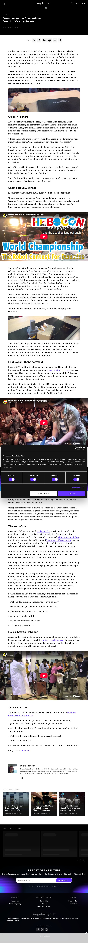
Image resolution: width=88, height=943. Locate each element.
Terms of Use (73, 904)
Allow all (72, 494)
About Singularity (15, 904)
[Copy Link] (60, 40)
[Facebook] (38, 929)
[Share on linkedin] (44, 40)
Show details (76, 487)
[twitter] (22, 778)
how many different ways (58, 540)
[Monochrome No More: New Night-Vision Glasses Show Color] (44, 804)
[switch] (33, 479)
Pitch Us (44, 904)
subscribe (81, 3)
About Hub (15, 901)
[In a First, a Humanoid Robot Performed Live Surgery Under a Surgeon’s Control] (72, 804)
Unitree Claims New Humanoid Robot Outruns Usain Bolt (14, 808)
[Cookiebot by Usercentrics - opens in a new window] (76, 448)
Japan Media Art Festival (59, 370)
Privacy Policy (73, 901)
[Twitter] (42, 929)
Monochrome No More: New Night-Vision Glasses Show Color (43, 808)
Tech (5, 15)
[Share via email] (55, 40)
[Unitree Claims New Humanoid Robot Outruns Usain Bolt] (16, 804)
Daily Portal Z (43, 531)
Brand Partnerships (43, 906)
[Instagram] (46, 929)
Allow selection (43, 494)
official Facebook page (53, 640)
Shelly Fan (63, 813)
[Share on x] (34, 40)
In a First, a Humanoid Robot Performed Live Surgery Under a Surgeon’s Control (70, 809)
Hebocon (26, 750)
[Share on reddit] (49, 40)
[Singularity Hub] (44, 3)
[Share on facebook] (39, 40)
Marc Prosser (7, 27)
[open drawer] (4, 3)
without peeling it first (68, 537)
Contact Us (44, 901)
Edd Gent (8, 813)
